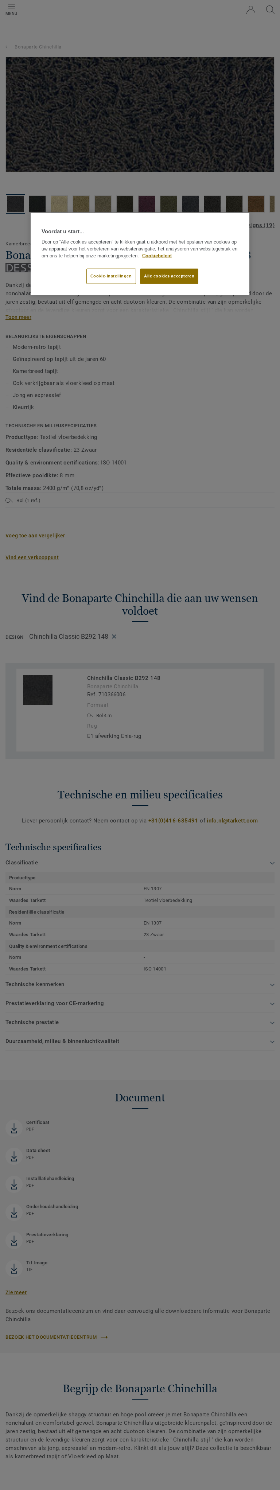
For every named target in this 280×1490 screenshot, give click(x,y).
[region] (140, 254)
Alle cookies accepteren (169, 275)
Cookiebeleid (157, 255)
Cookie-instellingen (111, 275)
